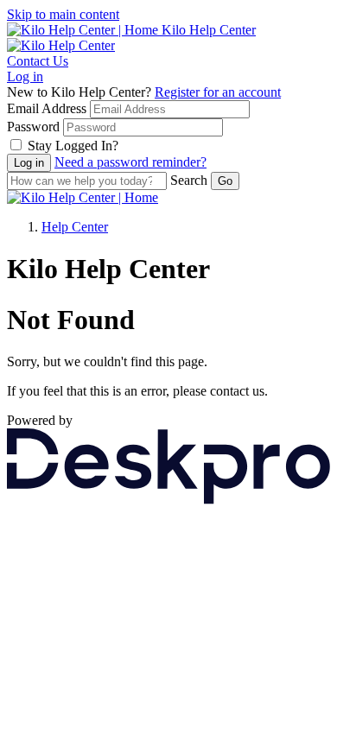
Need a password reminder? (130, 162)
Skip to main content (63, 14)
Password (33, 126)
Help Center (74, 226)
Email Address (46, 108)
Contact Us (37, 61)
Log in (25, 76)
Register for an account (218, 92)
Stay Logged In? (73, 145)
